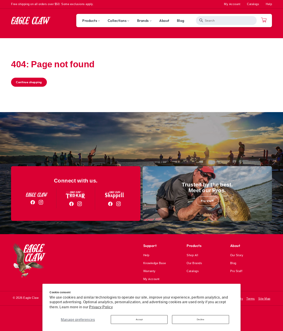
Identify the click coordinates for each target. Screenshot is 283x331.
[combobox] (226, 20)
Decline (200, 319)
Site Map (264, 298)
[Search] (201, 20)
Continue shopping (29, 82)
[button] (91, 20)
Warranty (149, 271)
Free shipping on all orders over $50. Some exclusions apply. (52, 4)
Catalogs (253, 4)
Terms (250, 298)
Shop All (192, 255)
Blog (233, 263)
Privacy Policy (101, 307)
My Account (232, 4)
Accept (139, 319)
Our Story (236, 255)
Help (269, 4)
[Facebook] (33, 202)
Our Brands (194, 263)
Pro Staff (207, 201)
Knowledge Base (154, 263)
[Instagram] (41, 202)
